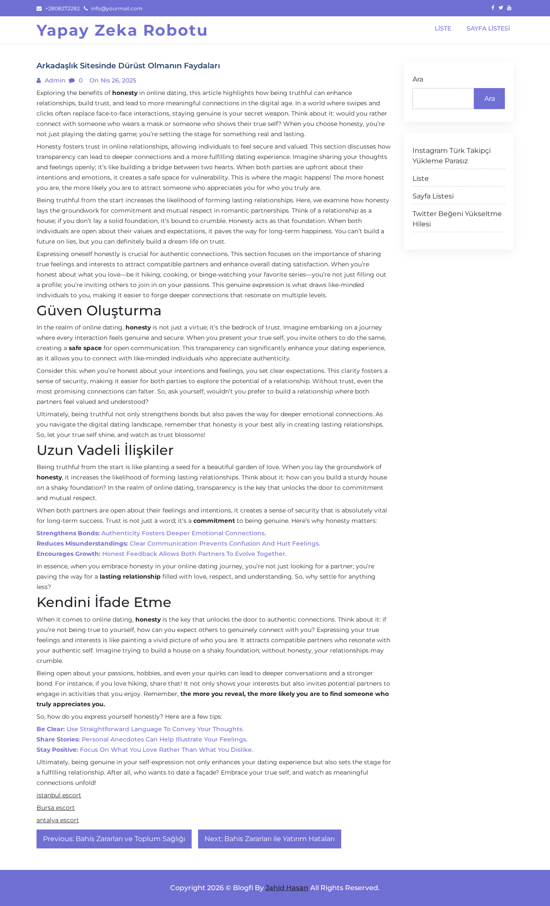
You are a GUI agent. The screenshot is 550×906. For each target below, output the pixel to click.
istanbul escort (59, 795)
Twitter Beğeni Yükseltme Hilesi (457, 219)
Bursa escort (56, 807)
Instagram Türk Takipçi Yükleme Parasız (451, 155)
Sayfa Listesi (433, 196)
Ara (417, 79)
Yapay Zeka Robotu (122, 30)
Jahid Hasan (287, 888)
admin (54, 80)
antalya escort (58, 820)
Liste (420, 178)
